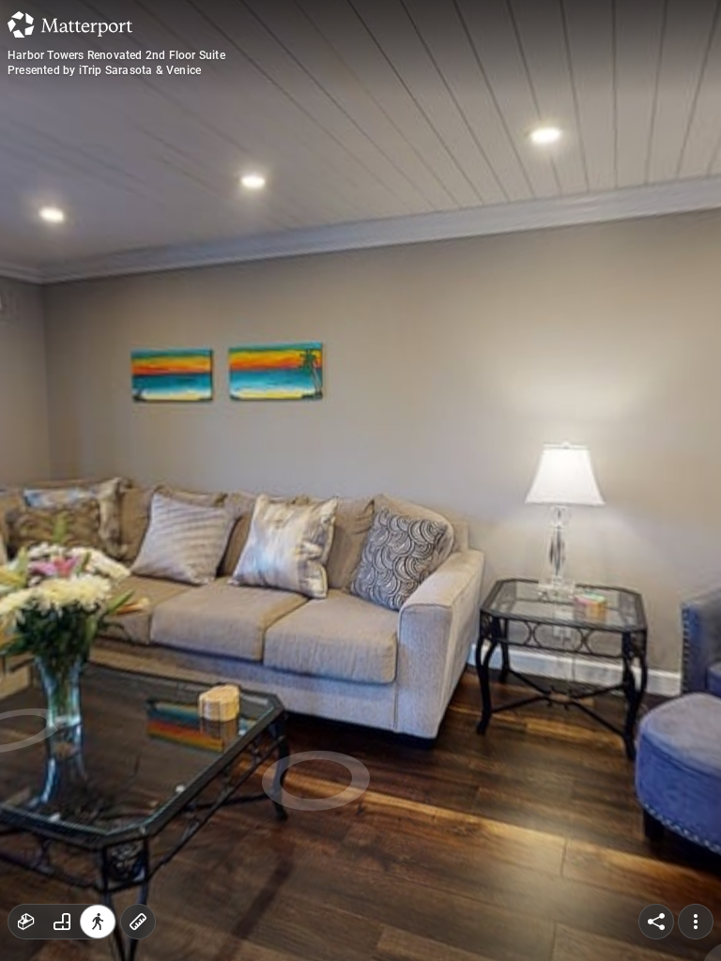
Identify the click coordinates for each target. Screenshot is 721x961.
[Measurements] (138, 921)
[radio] (26, 921)
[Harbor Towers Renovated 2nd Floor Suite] (360, 480)
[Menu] (695, 921)
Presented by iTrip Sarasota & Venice (104, 70)
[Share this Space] (656, 921)
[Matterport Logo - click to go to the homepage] (70, 24)
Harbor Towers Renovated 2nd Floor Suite (116, 55)
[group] (62, 921)
